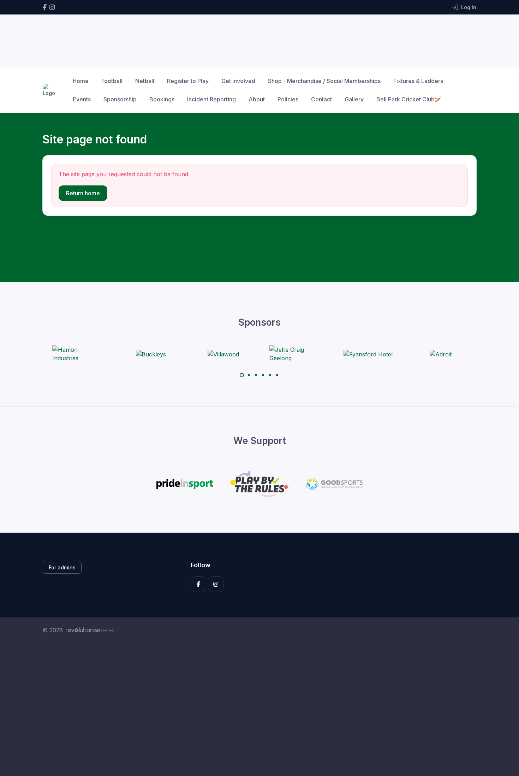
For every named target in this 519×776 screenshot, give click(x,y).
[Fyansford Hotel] (368, 354)
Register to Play (188, 80)
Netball (144, 80)
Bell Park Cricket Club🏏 (409, 99)
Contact (321, 99)
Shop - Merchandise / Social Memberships (324, 80)
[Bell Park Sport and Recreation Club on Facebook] (45, 7)
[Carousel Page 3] (256, 375)
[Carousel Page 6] (277, 375)
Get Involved (238, 80)
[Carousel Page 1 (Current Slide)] (242, 375)
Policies (288, 99)
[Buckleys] (151, 354)
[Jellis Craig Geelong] (295, 353)
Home (81, 80)
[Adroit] (441, 354)
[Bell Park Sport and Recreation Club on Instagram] (52, 7)
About (257, 99)
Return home (83, 193)
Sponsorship (120, 99)
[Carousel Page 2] (249, 375)
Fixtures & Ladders (418, 80)
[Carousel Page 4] (263, 375)
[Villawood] (223, 354)
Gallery (354, 99)
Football (112, 80)
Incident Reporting (211, 99)
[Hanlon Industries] (78, 353)
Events (82, 99)
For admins (62, 567)
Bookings (161, 99)
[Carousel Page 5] (270, 375)
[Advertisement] (254, 709)
